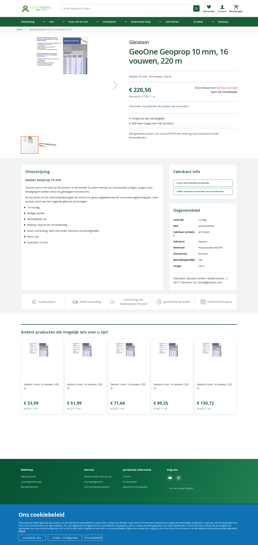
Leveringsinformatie (31, 481)
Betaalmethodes (29, 486)
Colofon (127, 476)
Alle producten (28, 476)
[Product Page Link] (42, 378)
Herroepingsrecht (93, 481)
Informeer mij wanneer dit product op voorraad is (159, 106)
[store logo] (37, 8)
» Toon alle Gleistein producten (192, 182)
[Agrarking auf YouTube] (170, 478)
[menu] (129, 22)
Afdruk (21, 531)
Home (20, 29)
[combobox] (130, 8)
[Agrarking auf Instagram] (178, 478)
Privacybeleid (130, 481)
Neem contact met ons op (97, 476)
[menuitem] (32, 22)
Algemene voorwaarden (135, 486)
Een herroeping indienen (97, 486)
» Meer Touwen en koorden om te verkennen (200, 191)
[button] (115, 85)
